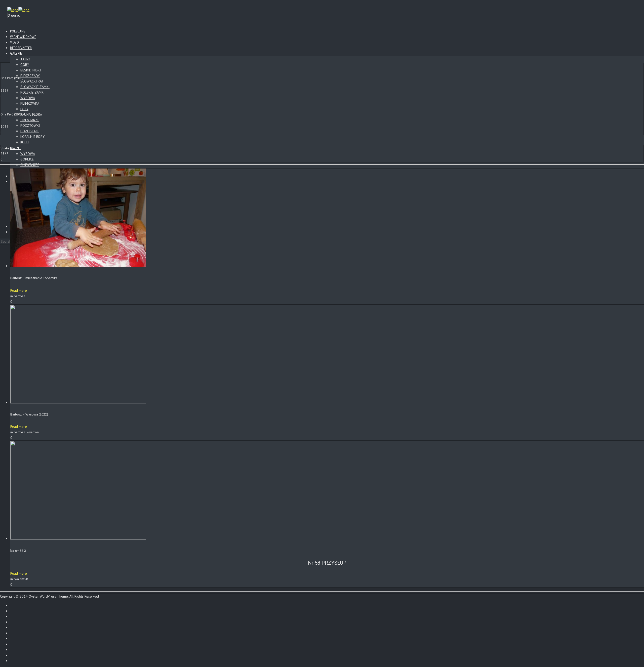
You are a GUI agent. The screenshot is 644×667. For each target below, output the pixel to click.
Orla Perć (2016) (12, 78)
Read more (18, 290)
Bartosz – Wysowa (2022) (29, 414)
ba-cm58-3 (18, 551)
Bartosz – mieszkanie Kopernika (34, 278)
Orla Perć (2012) (12, 114)
